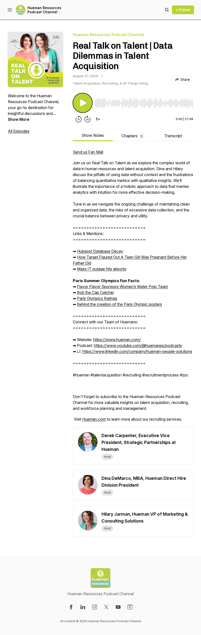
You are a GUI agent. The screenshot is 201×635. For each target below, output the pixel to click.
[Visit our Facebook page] (71, 607)
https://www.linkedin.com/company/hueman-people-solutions (137, 351)
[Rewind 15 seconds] (78, 119)
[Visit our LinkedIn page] (82, 607)
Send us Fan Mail (88, 152)
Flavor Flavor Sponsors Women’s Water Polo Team (122, 286)
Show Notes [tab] (93, 135)
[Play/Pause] (82, 103)
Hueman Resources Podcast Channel (44, 10)
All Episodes (18, 131)
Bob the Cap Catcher (95, 292)
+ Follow (183, 10)
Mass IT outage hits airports (101, 268)
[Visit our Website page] (129, 607)
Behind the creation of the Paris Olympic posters (119, 304)
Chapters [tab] (132, 135)
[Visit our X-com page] (106, 607)
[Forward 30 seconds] (87, 119)
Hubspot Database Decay (100, 251)
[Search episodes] (167, 10)
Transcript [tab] (173, 135)
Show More (18, 119)
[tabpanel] (133, 288)
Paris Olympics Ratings (97, 298)
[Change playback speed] (98, 119)
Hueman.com (94, 419)
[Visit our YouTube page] (118, 607)
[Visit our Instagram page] (94, 607)
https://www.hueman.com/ (117, 339)
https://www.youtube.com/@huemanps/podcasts (138, 345)
